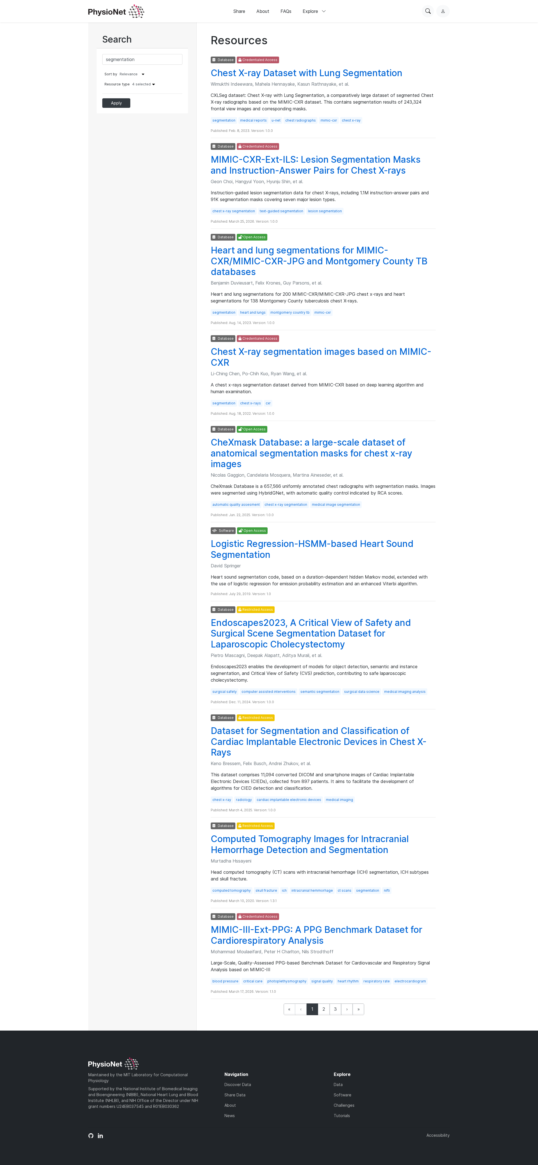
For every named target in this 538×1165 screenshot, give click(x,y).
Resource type (128, 84)
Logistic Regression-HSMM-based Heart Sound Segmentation (312, 549)
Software (342, 1094)
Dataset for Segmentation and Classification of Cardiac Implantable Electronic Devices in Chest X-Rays (318, 741)
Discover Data (237, 1084)
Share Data (234, 1094)
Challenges (344, 1105)
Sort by (111, 74)
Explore (311, 11)
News (229, 1115)
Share (239, 11)
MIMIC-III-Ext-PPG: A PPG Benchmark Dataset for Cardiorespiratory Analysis (316, 935)
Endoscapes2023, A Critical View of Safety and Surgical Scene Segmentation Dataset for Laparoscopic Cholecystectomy (311, 633)
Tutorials (342, 1115)
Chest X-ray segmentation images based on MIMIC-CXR (321, 357)
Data (338, 1084)
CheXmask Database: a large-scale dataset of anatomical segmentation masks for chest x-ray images (311, 453)
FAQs (285, 11)
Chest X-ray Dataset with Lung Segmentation (306, 72)
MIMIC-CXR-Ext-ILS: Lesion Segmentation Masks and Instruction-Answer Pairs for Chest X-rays (316, 165)
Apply (116, 103)
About (262, 11)
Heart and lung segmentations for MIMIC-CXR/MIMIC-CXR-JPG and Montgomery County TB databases (319, 261)
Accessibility (438, 1135)
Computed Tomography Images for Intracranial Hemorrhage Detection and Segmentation (310, 844)
